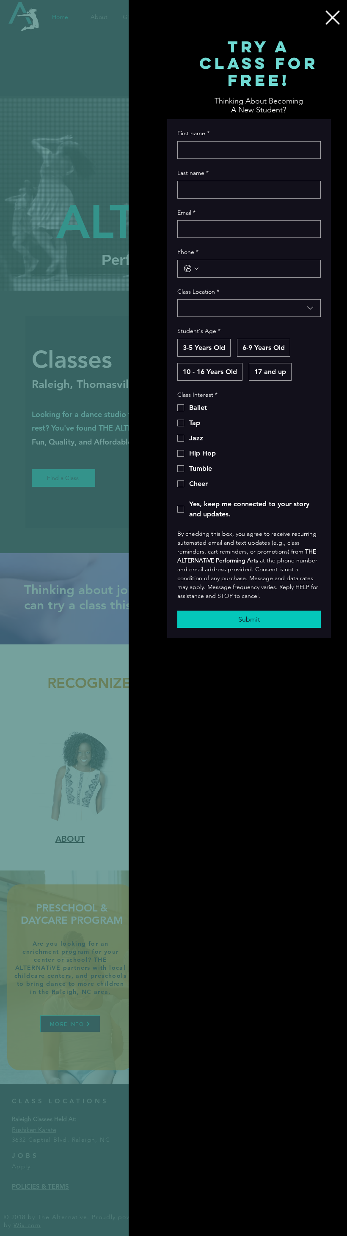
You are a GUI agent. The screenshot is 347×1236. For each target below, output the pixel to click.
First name (193, 133)
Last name (193, 173)
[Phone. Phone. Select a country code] (191, 269)
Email (186, 212)
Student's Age (198, 331)
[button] (332, 17)
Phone (187, 252)
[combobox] (249, 308)
